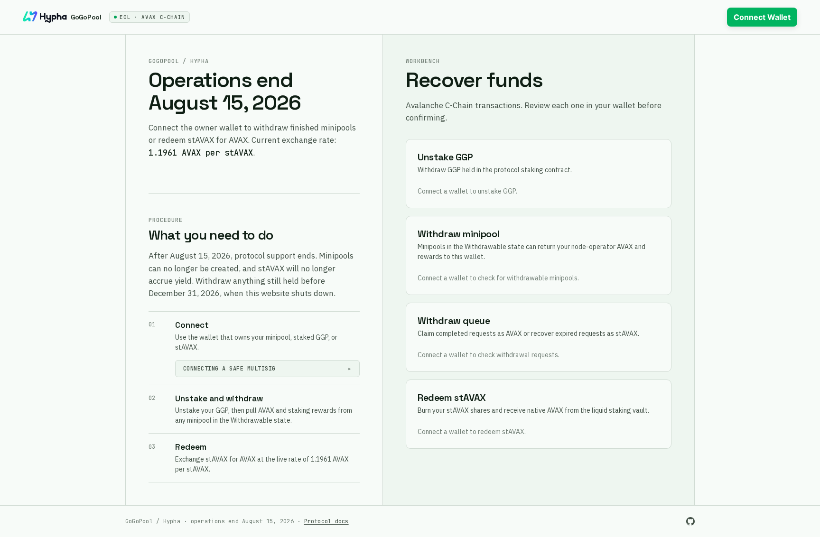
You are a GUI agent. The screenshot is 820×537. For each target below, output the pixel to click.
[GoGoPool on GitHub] (690, 521)
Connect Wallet (762, 17)
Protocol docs (326, 521)
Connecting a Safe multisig (229, 368)
